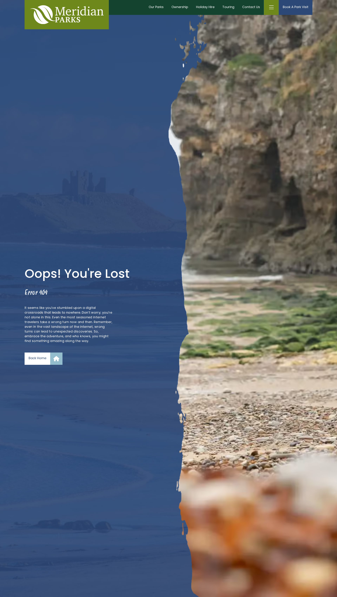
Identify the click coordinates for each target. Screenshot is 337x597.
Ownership (179, 7)
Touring (228, 7)
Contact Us (251, 7)
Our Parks (156, 7)
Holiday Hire (205, 7)
